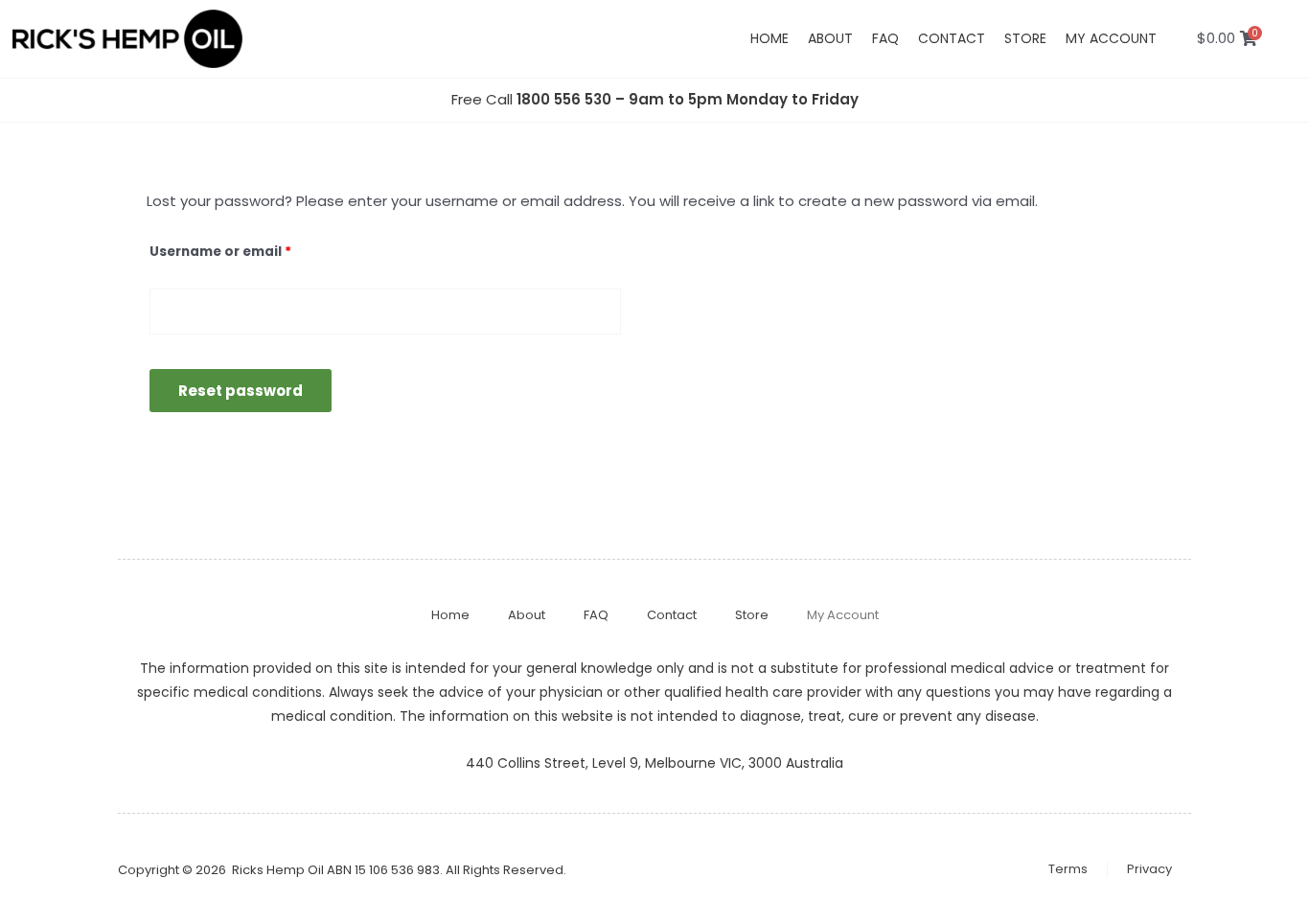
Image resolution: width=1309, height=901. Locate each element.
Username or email (251, 250)
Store (1025, 38)
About (830, 38)
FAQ (885, 38)
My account (1111, 38)
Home (769, 38)
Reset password (240, 391)
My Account (843, 615)
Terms (1068, 869)
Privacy (1149, 869)
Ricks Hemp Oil (278, 870)
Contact (951, 38)
